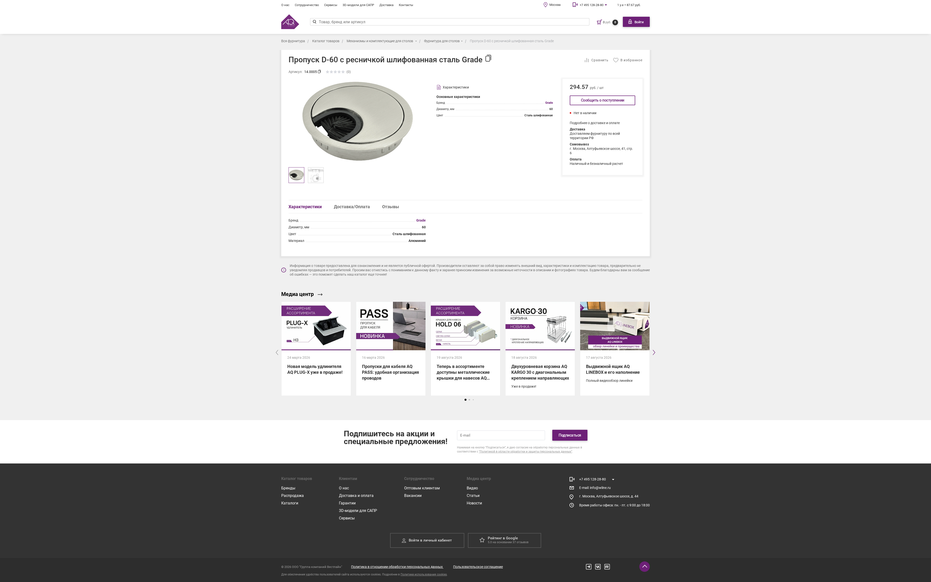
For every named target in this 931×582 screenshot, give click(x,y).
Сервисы (330, 5)
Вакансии (413, 495)
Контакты (406, 5)
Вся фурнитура (293, 41)
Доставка (386, 5)
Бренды (288, 488)
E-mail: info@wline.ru (595, 488)
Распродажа (292, 495)
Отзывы (390, 206)
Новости (474, 503)
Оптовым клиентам (422, 488)
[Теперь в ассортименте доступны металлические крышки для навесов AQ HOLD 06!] (465, 349)
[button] (465, 400)
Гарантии (347, 503)
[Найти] (314, 21)
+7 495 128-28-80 (591, 5)
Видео (472, 488)
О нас (285, 5)
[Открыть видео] (615, 326)
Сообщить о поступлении (602, 100)
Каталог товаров (325, 41)
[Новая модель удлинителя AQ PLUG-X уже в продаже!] (316, 349)
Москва (555, 5)
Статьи (473, 495)
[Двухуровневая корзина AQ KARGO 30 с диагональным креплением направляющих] (540, 349)
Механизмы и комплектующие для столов (380, 41)
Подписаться (570, 435)
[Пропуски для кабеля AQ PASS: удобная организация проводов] (390, 349)
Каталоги (289, 503)
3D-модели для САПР (358, 5)
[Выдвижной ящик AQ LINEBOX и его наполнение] (615, 370)
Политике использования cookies (424, 574)
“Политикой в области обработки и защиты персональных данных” (525, 451)
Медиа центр (297, 294)
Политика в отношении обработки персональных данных (397, 567)
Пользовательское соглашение (478, 567)
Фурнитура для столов (442, 41)
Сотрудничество (307, 5)
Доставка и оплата (356, 495)
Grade (549, 102)
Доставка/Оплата (352, 206)
